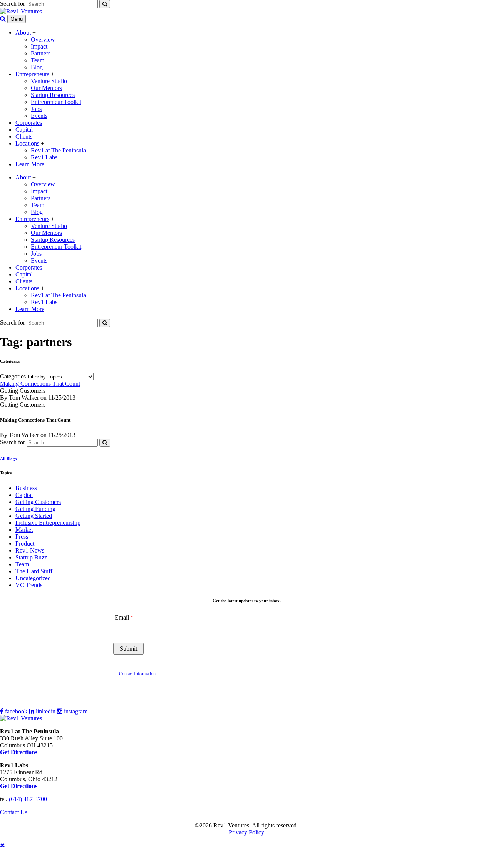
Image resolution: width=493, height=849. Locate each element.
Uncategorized (33, 578)
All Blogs (8, 458)
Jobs (36, 108)
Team (37, 60)
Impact (39, 46)
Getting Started (33, 515)
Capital (24, 129)
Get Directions (18, 786)
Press (21, 536)
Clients (23, 136)
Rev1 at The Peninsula (58, 150)
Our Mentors (46, 88)
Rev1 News (29, 550)
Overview (43, 39)
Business (26, 488)
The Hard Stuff (33, 571)
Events (39, 115)
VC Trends (28, 585)
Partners (40, 53)
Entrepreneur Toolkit (56, 102)
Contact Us (13, 812)
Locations (27, 143)
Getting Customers (38, 502)
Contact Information (137, 674)
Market (24, 529)
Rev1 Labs (44, 157)
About (23, 32)
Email (122, 617)
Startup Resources (53, 95)
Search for (12, 3)
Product (24, 543)
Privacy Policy (246, 832)
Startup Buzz (31, 557)
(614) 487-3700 (28, 799)
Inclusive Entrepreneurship (47, 522)
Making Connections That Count (40, 383)
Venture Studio (49, 81)
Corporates (28, 122)
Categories (13, 376)
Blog (37, 67)
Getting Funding (35, 509)
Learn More (29, 164)
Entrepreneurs (32, 74)
